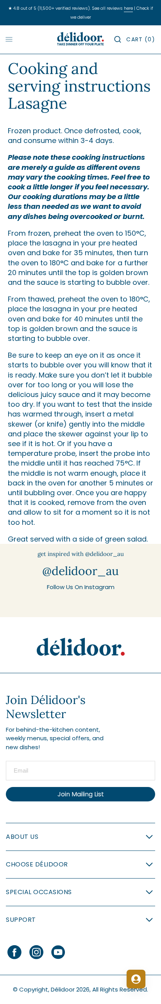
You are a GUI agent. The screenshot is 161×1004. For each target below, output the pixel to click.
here (128, 8)
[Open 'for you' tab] (136, 979)
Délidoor (63, 989)
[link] (81, 647)
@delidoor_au (80, 570)
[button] (117, 39)
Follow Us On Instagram (80, 587)
